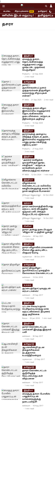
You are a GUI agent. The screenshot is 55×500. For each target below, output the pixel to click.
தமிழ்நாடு (43, 11)
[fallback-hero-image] (12, 66)
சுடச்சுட (7, 11)
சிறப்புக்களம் (22, 11)
